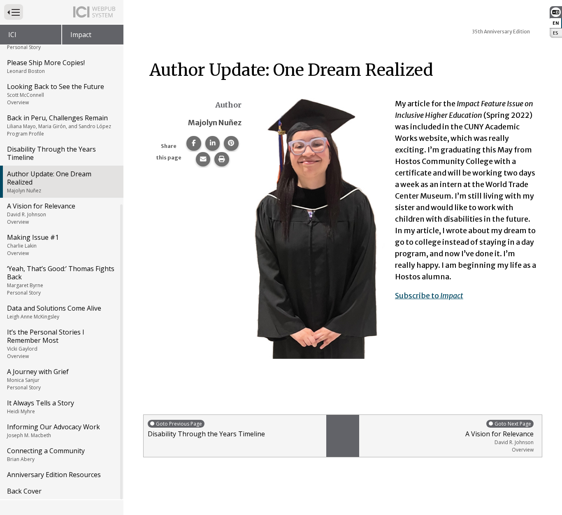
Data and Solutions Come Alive (54, 312)
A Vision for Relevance (41, 213)
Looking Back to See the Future (55, 94)
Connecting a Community (46, 454)
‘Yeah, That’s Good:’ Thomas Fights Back (60, 280)
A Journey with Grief (38, 379)
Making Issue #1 (33, 245)
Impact (80, 34)
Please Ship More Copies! (46, 66)
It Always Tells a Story (40, 406)
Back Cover (24, 491)
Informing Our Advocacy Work (53, 430)
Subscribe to (429, 295)
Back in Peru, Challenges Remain (59, 125)
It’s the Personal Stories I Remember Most (45, 344)
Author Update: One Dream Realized (49, 181)
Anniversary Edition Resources (54, 474)
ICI (12, 34)
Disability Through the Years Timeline (51, 153)
